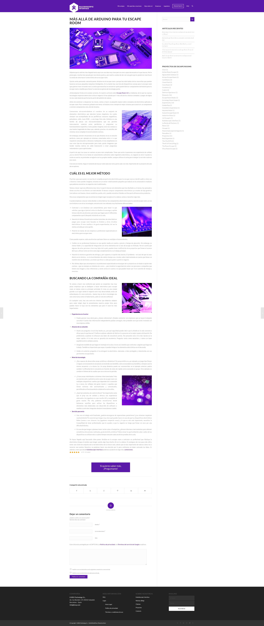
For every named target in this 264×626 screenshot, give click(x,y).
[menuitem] (121, 6)
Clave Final (166, 82)
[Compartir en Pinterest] (117, 491)
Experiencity (166, 103)
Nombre (97, 524)
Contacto (138, 611)
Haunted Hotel (167, 110)
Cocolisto (165, 87)
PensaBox (165, 133)
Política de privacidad (107, 544)
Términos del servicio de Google (128, 544)
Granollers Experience (169, 108)
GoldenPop (166, 105)
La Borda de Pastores (169, 123)
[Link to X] (177, 622)
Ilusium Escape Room (169, 113)
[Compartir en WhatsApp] (104, 491)
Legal (104, 600)
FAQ (104, 597)
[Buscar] (192, 6)
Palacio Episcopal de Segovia (172, 131)
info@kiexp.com (75, 605)
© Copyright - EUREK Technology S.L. (79, 623)
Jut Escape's (166, 118)
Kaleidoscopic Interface (95, 450)
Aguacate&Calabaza (169, 75)
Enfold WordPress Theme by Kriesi (97, 623)
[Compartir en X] (90, 491)
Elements (165, 95)
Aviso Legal (108, 604)
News (164, 126)
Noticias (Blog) (140, 600)
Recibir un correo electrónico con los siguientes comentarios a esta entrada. (91, 569)
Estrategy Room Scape (170, 100)
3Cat (164, 70)
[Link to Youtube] (189, 622)
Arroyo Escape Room (169, 77)
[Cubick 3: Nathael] (262, 313)
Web (96, 538)
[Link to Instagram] (186, 622)
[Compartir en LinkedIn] (131, 491)
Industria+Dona (167, 115)
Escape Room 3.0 (122, 93)
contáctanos (128, 450)
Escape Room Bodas (169, 98)
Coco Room (166, 85)
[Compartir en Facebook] (76, 491)
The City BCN (166, 141)
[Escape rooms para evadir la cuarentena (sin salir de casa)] (1, 313)
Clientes (138, 604)
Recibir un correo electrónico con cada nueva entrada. (85, 573)
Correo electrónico (100, 531)
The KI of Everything (169, 143)
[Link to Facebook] (180, 622)
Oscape (164, 128)
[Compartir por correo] (145, 491)
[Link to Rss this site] (192, 622)
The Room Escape (168, 146)
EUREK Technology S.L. (77, 597)
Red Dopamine (167, 138)
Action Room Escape (169, 72)
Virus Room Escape (168, 149)
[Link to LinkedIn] (183, 622)
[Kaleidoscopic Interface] (82, 6)
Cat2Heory (166, 80)
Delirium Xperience (168, 92)
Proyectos (165, 136)
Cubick (164, 90)
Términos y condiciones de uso (114, 612)
